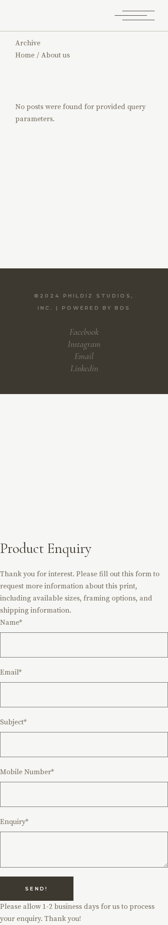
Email (11, 672)
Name (11, 622)
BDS (122, 308)
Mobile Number (27, 771)
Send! (36, 889)
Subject (13, 722)
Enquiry (14, 821)
